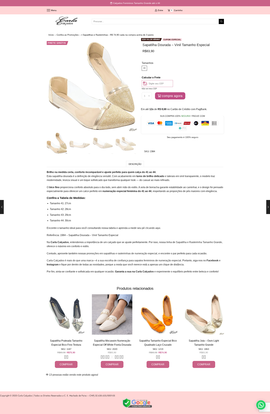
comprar (66, 364)
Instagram (53, 264)
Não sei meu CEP (149, 89)
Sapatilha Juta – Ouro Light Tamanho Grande (204, 342)
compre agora (172, 96)
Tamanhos (147, 63)
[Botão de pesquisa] (221, 21)
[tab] (135, 164)
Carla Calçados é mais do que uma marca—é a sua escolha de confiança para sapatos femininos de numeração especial (114, 260)
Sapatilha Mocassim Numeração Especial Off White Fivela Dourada (112, 342)
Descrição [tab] (135, 164)
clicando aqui (152, 228)
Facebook (212, 260)
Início (51, 35)
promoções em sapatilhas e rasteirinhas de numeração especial (122, 253)
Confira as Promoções (68, 35)
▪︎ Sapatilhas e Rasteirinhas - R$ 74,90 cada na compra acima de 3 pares (117, 35)
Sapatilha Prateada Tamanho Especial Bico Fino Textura (66, 342)
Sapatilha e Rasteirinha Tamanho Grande (199, 242)
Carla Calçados (145, 271)
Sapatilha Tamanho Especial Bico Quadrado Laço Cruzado (158, 342)
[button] (261, 405)
